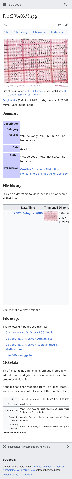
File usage (39, 32)
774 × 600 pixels (34, 91)
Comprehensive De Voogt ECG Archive (30, 332)
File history (20, 32)
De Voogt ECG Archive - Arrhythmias (28, 338)
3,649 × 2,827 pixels (29, 94)
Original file (10, 100)
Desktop (27, 474)
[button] (4, 4)
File (6, 32)
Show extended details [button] (15, 432)
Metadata (57, 32)
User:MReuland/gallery (19, 355)
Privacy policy (10, 474)
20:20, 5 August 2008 (28, 213)
